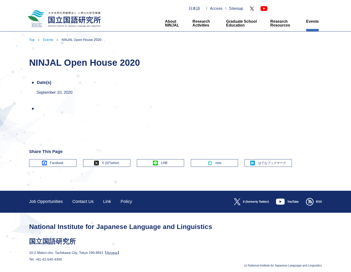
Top (32, 40)
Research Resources (280, 23)
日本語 (194, 9)
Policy (126, 201)
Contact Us (83, 201)
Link (107, 201)
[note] (214, 163)
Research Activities (201, 23)
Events (312, 21)
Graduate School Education (241, 23)
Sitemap (236, 9)
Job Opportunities (46, 201)
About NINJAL (172, 23)
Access (216, 9)
